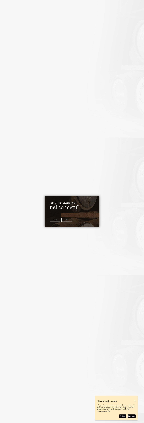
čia (109, 411)
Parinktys (131, 416)
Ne (67, 220)
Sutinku (122, 416)
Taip (55, 220)
